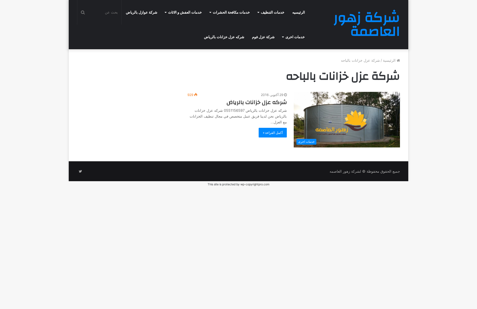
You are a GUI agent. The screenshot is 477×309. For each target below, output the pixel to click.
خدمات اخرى (295, 37)
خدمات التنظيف (272, 12)
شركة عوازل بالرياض (141, 12)
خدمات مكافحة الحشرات (231, 12)
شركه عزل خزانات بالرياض (224, 37)
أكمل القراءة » (273, 133)
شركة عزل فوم (263, 37)
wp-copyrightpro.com (254, 184)
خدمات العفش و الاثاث (185, 12)
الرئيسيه (298, 12)
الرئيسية (390, 60)
